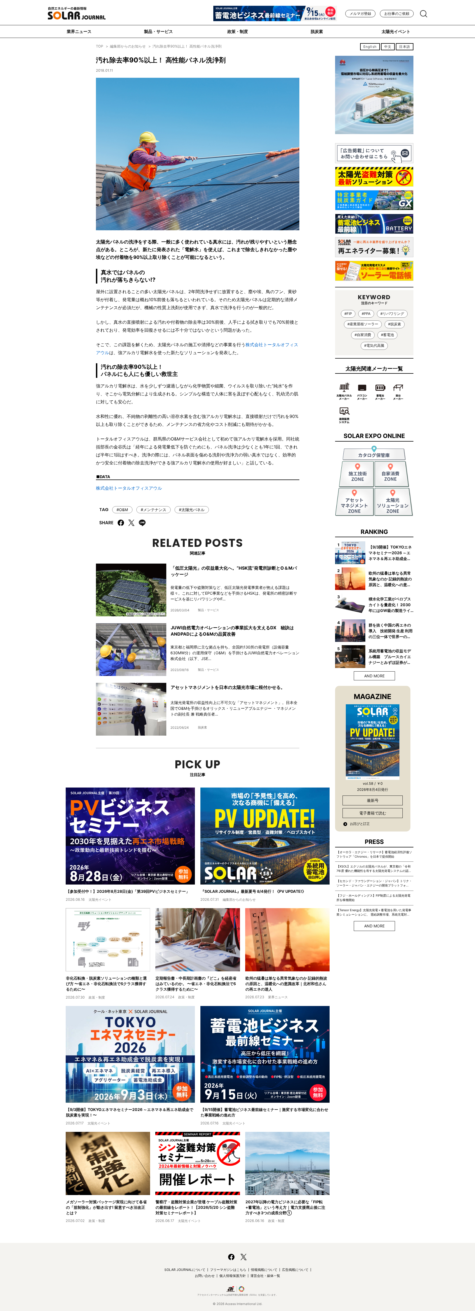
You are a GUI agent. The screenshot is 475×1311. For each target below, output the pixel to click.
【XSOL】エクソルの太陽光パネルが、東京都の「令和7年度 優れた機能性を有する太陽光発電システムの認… (373, 868)
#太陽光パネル (192, 509)
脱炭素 (317, 31)
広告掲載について (295, 1270)
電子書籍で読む (372, 813)
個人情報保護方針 (232, 1276)
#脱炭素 (394, 324)
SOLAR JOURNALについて (184, 1270)
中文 (387, 47)
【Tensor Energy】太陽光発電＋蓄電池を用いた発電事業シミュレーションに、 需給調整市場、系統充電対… (373, 912)
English (370, 47)
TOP (99, 46)
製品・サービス (158, 31)
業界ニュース (79, 31)
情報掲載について (264, 1270)
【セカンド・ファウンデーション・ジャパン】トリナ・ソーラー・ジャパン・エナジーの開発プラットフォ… (374, 883)
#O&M (122, 509)
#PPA (366, 314)
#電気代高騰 (374, 345)
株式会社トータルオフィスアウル (129, 488)
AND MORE (374, 675)
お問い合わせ (205, 1276)
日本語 (404, 47)
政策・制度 (237, 31)
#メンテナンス (153, 509)
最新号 (373, 800)
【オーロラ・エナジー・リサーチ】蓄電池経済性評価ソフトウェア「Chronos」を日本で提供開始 (374, 854)
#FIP (348, 314)
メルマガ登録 (360, 14)
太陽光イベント (396, 31)
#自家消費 (363, 335)
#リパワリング (392, 314)
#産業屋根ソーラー (362, 324)
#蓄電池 (387, 335)
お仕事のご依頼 (396, 14)
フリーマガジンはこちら (228, 1270)
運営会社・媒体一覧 (265, 1276)
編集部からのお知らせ (128, 46)
